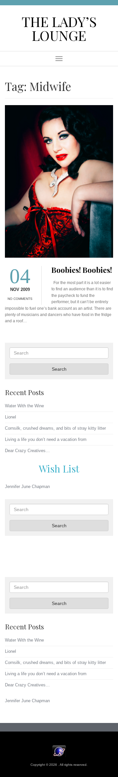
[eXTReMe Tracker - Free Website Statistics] (59, 751)
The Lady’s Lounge (59, 28)
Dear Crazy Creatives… (27, 450)
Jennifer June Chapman (27, 486)
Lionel (10, 417)
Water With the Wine (24, 405)
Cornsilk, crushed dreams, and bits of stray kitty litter (55, 428)
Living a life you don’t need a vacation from (46, 439)
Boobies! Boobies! (81, 270)
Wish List (59, 468)
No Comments (20, 299)
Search (59, 369)
